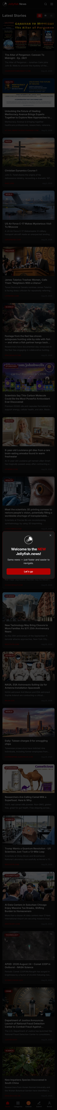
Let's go (28, 571)
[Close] (50, 535)
